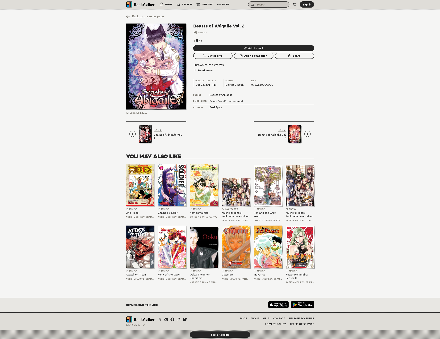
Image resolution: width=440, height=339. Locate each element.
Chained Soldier (168, 212)
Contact (279, 318)
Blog (243, 318)
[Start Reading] (156, 67)
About (255, 318)
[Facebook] (172, 319)
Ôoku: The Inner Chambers (200, 276)
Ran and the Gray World (265, 214)
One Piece (132, 212)
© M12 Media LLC (135, 325)
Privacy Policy (275, 324)
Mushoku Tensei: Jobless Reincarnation (235, 214)
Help (266, 318)
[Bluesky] (185, 319)
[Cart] (294, 4)
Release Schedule (301, 318)
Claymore (228, 274)
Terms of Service (302, 324)
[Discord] (166, 319)
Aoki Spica (216, 107)
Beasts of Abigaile (221, 94)
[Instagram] (179, 319)
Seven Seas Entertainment (226, 101)
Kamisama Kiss (199, 212)
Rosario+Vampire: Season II (297, 276)
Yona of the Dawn (169, 274)
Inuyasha (259, 274)
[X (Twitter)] (160, 319)
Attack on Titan (136, 274)
